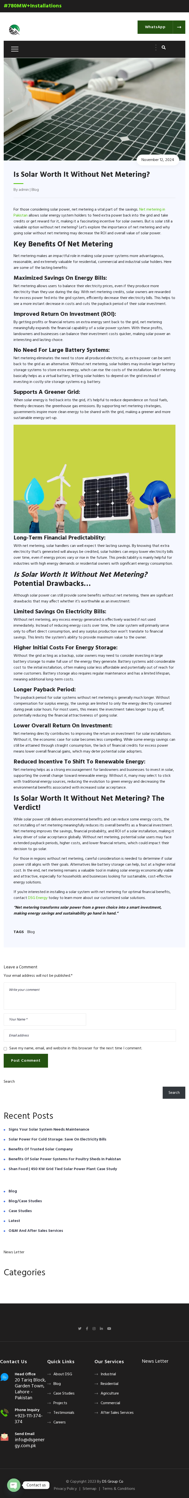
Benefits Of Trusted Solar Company (41, 1149)
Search (9, 1082)
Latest (14, 1221)
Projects (60, 1403)
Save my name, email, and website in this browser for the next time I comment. (75, 1048)
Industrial (108, 1374)
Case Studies (20, 1211)
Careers (59, 1422)
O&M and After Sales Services (36, 1231)
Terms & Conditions (118, 1489)
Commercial (110, 1403)
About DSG (62, 1374)
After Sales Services (117, 1413)
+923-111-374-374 (29, 1419)
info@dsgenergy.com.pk (30, 1443)
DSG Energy (37, 898)
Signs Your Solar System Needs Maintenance (49, 1129)
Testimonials (63, 1413)
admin (24, 190)
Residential (109, 1384)
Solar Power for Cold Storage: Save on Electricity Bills (57, 1139)
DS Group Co (112, 1481)
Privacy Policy (65, 1489)
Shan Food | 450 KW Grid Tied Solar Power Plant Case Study (63, 1169)
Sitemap (89, 1489)
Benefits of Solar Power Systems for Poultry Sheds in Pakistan (65, 1159)
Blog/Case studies (25, 1201)
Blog (35, 190)
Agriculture (110, 1394)
